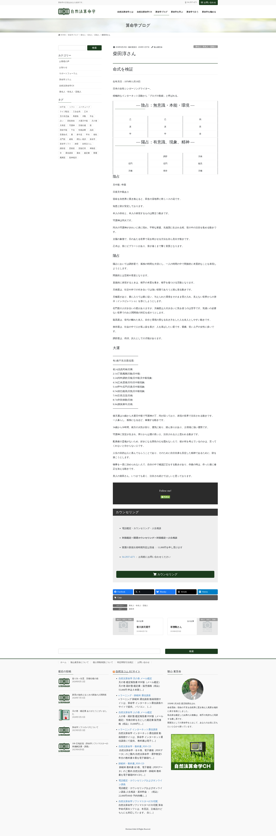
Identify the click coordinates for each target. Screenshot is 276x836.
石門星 (62, 139)
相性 (95, 134)
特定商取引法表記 (125, 662)
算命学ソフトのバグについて (85, 727)
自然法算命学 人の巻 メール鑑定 (135, 712)
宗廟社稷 (82, 125)
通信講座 (69, 153)
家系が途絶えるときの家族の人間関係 (89, 695)
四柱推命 (71, 121)
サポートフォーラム (68, 73)
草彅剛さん (176, 627)
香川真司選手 (143, 627)
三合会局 (76, 111)
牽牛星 (79, 134)
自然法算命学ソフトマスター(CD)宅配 (138, 801)
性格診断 (82, 130)
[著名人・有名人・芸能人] (123, 624)
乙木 (86, 111)
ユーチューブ (84, 107)
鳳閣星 (62, 157)
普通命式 (63, 134)
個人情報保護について (103, 662)
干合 (73, 130)
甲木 (88, 134)
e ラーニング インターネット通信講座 (138, 729)
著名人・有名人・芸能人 (205, 47)
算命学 (92, 139)
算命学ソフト (65, 144)
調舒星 (62, 148)
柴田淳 (131, 609)
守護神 (72, 125)
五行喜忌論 (64, 116)
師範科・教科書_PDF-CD (131, 763)
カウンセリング (167, 574)
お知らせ (63, 67)
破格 (71, 139)
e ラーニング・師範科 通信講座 (135, 695)
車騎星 (92, 148)
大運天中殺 (83, 121)
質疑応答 (82, 148)
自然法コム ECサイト (128, 671)
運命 (78, 153)
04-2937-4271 (128, 557)
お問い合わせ (210, 2)
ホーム (63, 662)
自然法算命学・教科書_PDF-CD (135, 746)
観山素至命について (80, 662)
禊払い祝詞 (81, 139)
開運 (95, 153)
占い (62, 121)
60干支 (63, 107)
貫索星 (72, 148)
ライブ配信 (64, 111)
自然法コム (87, 144)
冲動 (84, 116)
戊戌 (91, 130)
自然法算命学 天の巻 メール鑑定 (135, 678)
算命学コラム (65, 79)
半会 (91, 116)
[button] (192, 779)
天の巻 (94, 121)
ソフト (72, 107)
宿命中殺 (63, 130)
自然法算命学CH (66, 86)
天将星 (62, 125)
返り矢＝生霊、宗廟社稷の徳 (85, 679)
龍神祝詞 (73, 157)
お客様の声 (64, 61)
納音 (76, 144)
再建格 (75, 116)
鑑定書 (87, 153)
